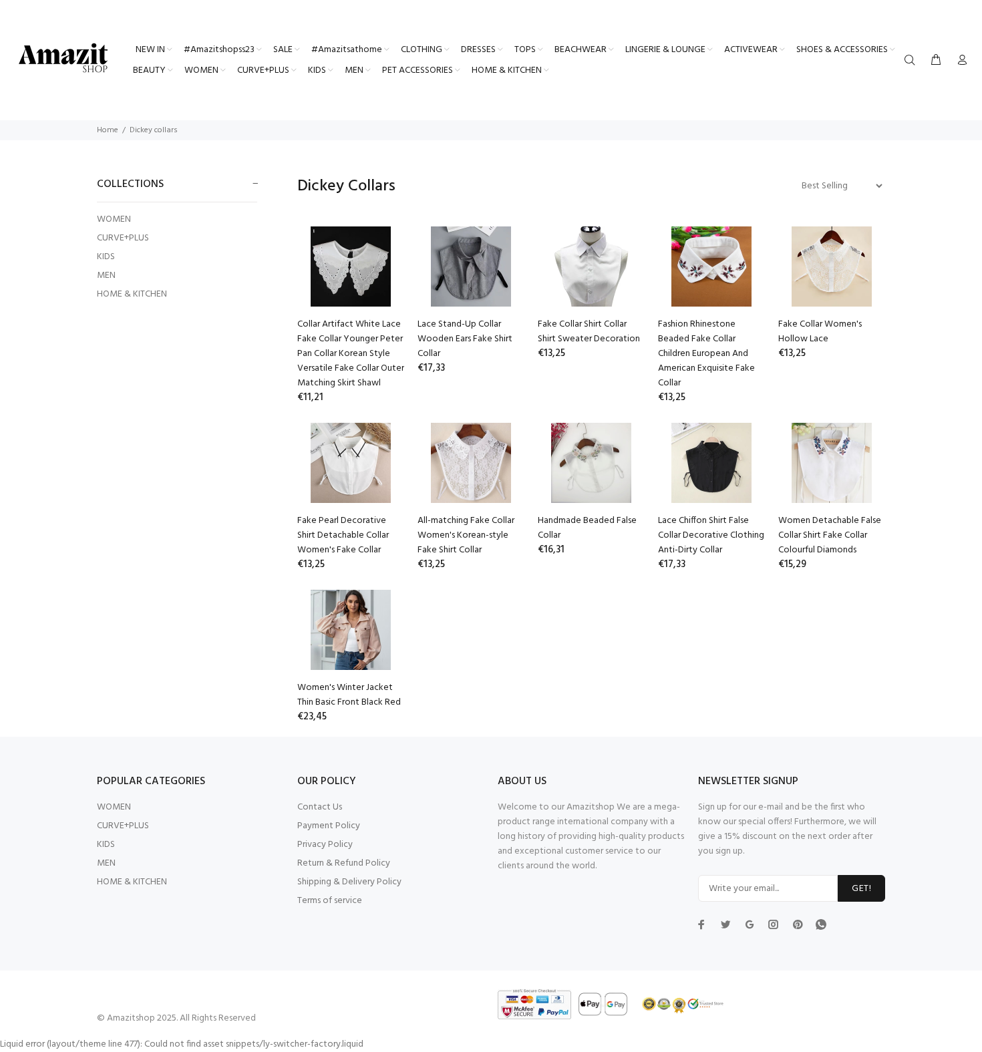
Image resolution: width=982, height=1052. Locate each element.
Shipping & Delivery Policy (349, 882)
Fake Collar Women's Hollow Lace (820, 332)
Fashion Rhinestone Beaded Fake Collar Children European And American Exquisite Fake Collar (706, 354)
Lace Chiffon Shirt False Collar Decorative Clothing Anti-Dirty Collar (711, 535)
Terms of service (329, 900)
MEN (106, 275)
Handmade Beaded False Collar (587, 528)
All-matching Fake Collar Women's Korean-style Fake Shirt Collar (466, 535)
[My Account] (959, 60)
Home (107, 130)
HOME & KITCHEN (132, 294)
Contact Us (319, 807)
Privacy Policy (325, 844)
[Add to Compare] (382, 286)
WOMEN (114, 219)
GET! (861, 888)
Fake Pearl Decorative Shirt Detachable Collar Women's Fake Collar (343, 535)
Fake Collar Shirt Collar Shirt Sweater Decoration (589, 332)
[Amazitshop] (63, 59)
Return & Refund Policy (343, 863)
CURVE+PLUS (123, 238)
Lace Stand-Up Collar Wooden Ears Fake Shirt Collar (465, 339)
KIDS (106, 257)
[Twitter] (701, 924)
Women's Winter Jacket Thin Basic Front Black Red (349, 695)
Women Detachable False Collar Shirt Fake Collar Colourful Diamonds (829, 535)
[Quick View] (382, 248)
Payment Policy (328, 826)
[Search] (912, 60)
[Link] (821, 924)
